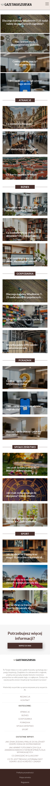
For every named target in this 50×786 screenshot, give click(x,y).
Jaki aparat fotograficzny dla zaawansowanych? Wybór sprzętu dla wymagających (25, 749)
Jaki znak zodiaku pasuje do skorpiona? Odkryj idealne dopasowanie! (21, 494)
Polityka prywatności (25, 772)
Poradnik (25, 360)
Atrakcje (25, 100)
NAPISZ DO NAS (25, 646)
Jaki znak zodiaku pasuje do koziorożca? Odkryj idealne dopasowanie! (21, 520)
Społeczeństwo (25, 447)
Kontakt (25, 700)
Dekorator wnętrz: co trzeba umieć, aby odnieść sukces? (22, 209)
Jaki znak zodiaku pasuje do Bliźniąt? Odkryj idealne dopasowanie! (21, 469)
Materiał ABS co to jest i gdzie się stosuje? (24, 321)
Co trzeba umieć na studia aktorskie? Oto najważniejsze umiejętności (22, 234)
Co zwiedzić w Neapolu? (19, 123)
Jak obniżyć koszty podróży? (21, 149)
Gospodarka (25, 273)
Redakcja (25, 696)
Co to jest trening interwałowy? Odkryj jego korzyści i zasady (25, 760)
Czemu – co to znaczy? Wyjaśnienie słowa (25, 63)
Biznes (25, 186)
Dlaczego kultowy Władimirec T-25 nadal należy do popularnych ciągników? (25, 22)
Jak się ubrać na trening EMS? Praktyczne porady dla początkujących (22, 606)
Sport (25, 533)
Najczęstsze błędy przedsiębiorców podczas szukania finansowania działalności (25, 43)
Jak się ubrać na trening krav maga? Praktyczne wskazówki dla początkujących (24, 556)
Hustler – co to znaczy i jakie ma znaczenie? (23, 433)
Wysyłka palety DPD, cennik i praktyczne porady (22, 346)
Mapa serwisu (25, 777)
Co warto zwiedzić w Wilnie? (22, 174)
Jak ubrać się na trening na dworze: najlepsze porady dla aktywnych (22, 581)
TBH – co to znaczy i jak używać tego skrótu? (25, 82)
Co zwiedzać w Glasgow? (25, 755)
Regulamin (25, 782)
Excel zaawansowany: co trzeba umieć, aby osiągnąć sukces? (23, 260)
